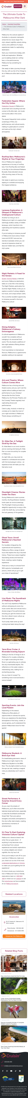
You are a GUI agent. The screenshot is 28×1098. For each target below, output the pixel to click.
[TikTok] (16, 1071)
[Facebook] (3, 1071)
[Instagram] (7, 1071)
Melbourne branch (12, 884)
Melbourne (14, 917)
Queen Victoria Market (9, 279)
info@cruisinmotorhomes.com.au (13, 1066)
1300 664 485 (8, 1061)
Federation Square (8, 106)
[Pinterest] (20, 1071)
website (18, 879)
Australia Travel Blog (14, 24)
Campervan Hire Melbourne (14, 936)
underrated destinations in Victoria (13, 863)
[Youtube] (11, 1071)
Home (4, 24)
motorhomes (8, 881)
